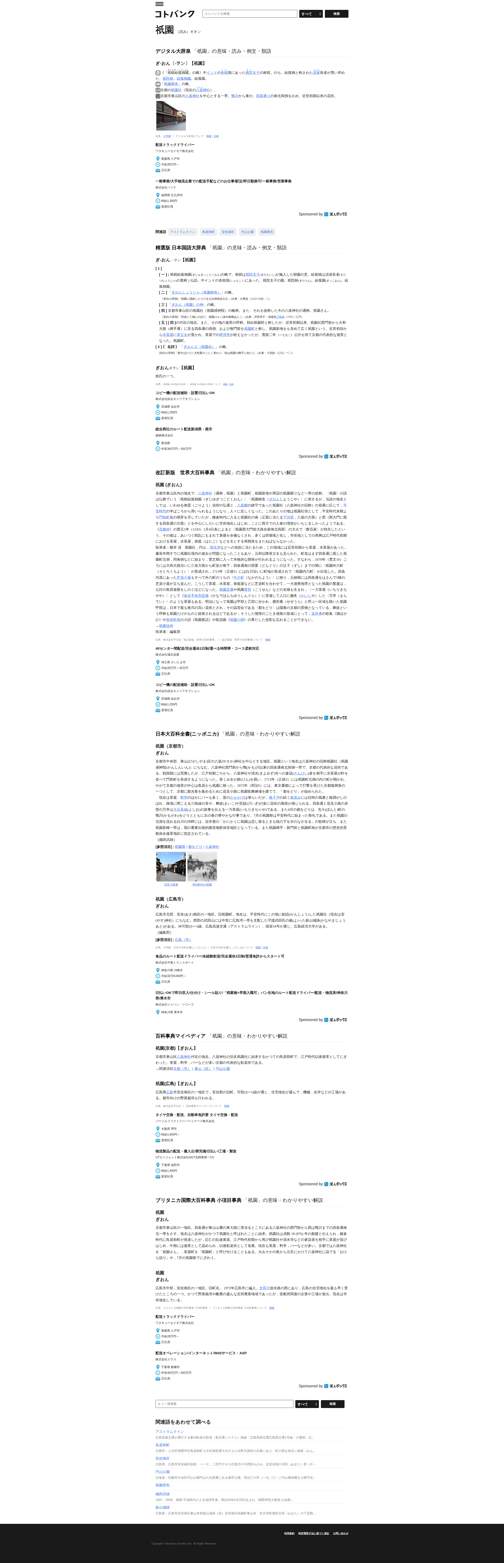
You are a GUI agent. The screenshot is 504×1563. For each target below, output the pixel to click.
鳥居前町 (208, 232)
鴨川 (234, 96)
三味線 (280, 316)
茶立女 (182, 335)
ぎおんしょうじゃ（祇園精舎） (196, 292)
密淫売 (224, 335)
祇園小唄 (237, 620)
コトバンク (175, 14)
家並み (295, 798)
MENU (159, 4)
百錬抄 (164, 529)
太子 (253, 73)
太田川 (264, 1288)
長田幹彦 (173, 620)
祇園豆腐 (226, 590)
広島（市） (184, 940)
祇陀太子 (253, 274)
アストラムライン (182, 232)
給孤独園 (184, 79)
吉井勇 (316, 614)
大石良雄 (180, 810)
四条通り (263, 96)
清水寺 (215, 547)
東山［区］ (203, 1069)
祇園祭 (180, 847)
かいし (306, 596)
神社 (203, 90)
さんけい (301, 773)
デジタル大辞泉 (173, 51)
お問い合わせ (340, 1533)
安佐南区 (228, 232)
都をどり (195, 847)
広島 (169, 1092)
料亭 (183, 798)
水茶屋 (168, 335)
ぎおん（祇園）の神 (187, 305)
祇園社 (176, 90)
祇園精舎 (171, 84)
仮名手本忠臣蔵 (196, 596)
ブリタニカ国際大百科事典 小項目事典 (199, 1200)
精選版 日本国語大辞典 (181, 247)
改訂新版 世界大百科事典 (185, 472)
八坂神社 (192, 96)
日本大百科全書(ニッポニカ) (187, 734)
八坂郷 (242, 505)
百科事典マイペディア (181, 1036)
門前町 (164, 517)
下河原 (288, 517)
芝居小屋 (184, 578)
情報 (208, 136)
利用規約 (289, 1533)
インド (212, 73)
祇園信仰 (166, 626)
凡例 (216, 136)
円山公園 (247, 232)
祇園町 (249, 329)
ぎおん (274, 499)
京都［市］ (182, 1069)
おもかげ (237, 798)
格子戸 (274, 798)
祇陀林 (168, 79)
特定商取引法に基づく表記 (313, 1533)
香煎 (247, 590)
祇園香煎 (267, 232)
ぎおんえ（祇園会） (199, 347)
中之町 (238, 578)
